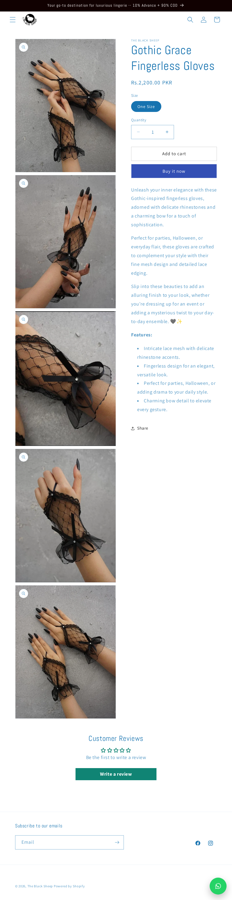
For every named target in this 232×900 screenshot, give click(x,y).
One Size (146, 106)
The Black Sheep (40, 886)
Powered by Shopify (69, 886)
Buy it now (174, 171)
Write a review (116, 774)
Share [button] (142, 428)
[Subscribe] (117, 842)
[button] (12, 19)
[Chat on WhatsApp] (218, 886)
